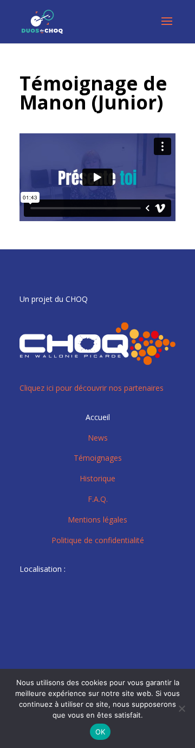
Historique (97, 478)
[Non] (181, 708)
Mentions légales (97, 519)
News (98, 438)
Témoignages (98, 458)
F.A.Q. (98, 499)
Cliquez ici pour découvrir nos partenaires (92, 388)
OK (100, 731)
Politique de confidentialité (97, 540)
